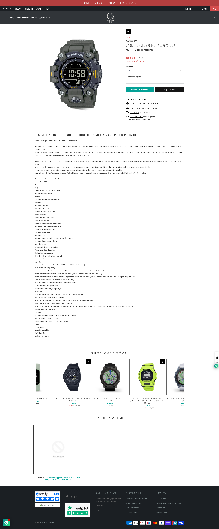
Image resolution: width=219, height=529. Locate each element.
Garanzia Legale (132, 512)
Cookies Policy (161, 512)
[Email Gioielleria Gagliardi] (11, 9)
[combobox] (192, 18)
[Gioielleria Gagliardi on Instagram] (7, 9)
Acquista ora (169, 89)
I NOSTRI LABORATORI (25, 17)
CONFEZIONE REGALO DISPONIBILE (144, 108)
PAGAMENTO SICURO (138, 99)
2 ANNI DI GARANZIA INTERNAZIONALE (145, 104)
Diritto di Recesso (132, 508)
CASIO (128, 37)
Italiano (188, 9)
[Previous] (39, 384)
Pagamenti (39, 9)
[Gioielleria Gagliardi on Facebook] (3, 9)
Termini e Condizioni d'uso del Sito (168, 503)
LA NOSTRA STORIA (42, 17)
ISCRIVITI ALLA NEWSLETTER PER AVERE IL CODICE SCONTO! (109, 3)
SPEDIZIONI (134, 113)
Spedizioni (29, 9)
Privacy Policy (161, 508)
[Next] (181, 384)
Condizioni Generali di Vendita (136, 499)
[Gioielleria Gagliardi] (110, 18)
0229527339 (18, 9)
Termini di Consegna (133, 503)
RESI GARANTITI (136, 117)
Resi (47, 9)
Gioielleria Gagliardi (47, 522)
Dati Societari (161, 499)
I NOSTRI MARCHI (9, 17)
